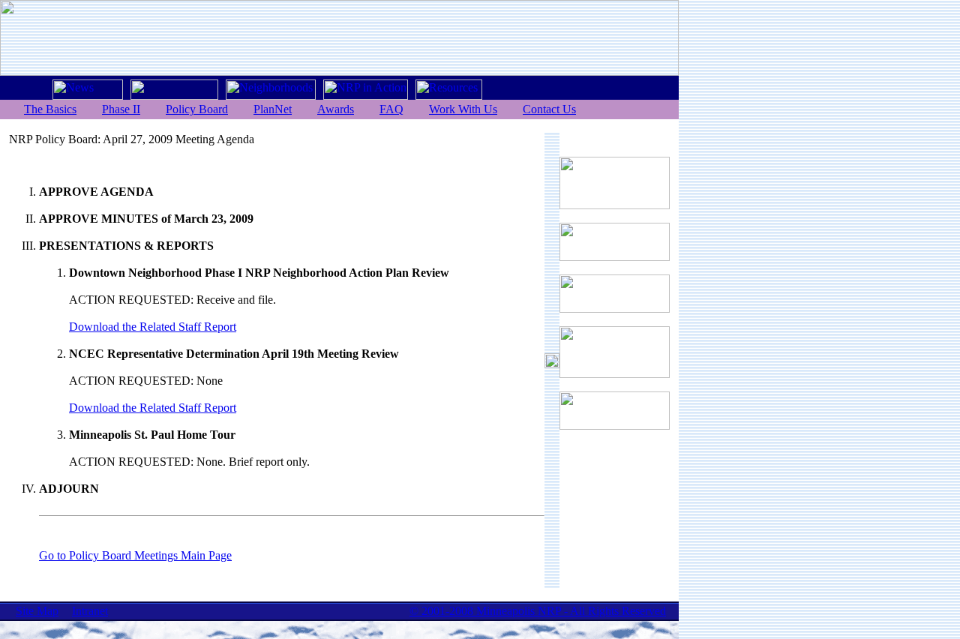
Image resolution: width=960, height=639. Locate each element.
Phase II (121, 109)
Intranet (90, 610)
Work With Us (463, 109)
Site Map (37, 610)
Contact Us (549, 109)
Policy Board (197, 109)
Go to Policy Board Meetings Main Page (135, 555)
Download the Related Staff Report (152, 326)
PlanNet (273, 109)
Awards (335, 109)
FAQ (392, 109)
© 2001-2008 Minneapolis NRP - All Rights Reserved (538, 610)
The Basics (50, 109)
